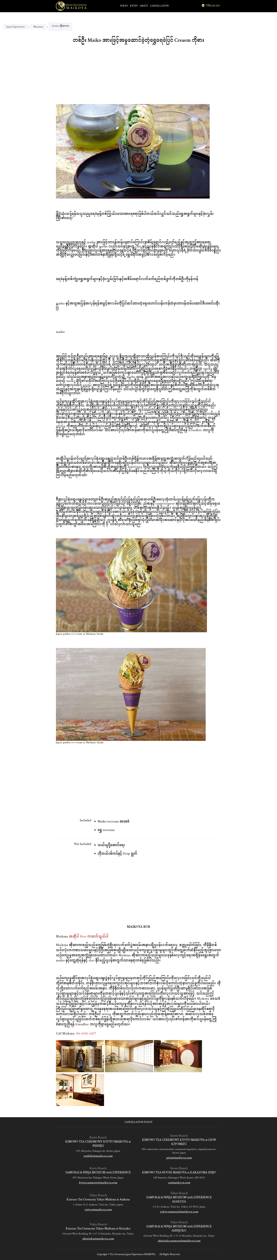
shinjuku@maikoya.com (98, 1239)
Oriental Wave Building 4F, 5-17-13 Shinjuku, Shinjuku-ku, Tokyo (98, 1233)
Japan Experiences (15, 26)
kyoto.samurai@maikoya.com (98, 1183)
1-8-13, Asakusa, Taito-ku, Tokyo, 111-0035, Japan (179, 1206)
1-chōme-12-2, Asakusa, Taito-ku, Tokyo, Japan (98, 1204)
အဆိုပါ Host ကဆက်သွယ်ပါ (88, 936)
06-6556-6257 (86, 1033)
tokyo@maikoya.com (98, 1210)
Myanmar (38, 26)
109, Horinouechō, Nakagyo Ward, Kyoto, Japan (98, 1177)
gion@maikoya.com (179, 1158)
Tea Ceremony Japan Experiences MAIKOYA (132, 1254)
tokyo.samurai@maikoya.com (179, 1212)
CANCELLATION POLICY (138, 1122)
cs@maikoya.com (179, 1183)
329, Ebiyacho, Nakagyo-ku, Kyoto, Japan (98, 1151)
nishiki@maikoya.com (98, 1156)
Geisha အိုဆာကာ (60, 26)
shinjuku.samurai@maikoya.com (179, 1241)
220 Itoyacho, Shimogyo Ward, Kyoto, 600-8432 (179, 1177)
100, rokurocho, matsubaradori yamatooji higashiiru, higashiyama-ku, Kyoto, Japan (179, 1150)
